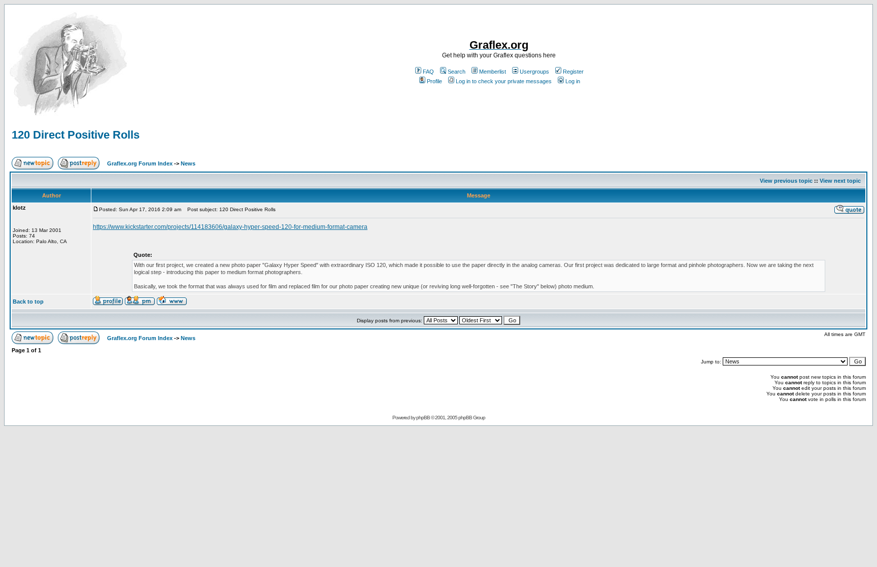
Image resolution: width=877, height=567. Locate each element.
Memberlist (492, 72)
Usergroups (534, 72)
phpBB (423, 417)
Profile (434, 81)
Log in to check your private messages (504, 81)
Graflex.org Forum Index (140, 163)
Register (573, 72)
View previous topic (786, 181)
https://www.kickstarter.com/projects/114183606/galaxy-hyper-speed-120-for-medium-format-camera (230, 226)
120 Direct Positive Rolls (76, 134)
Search (456, 72)
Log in (572, 81)
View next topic (840, 181)
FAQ (428, 72)
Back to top (28, 301)
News (188, 163)
